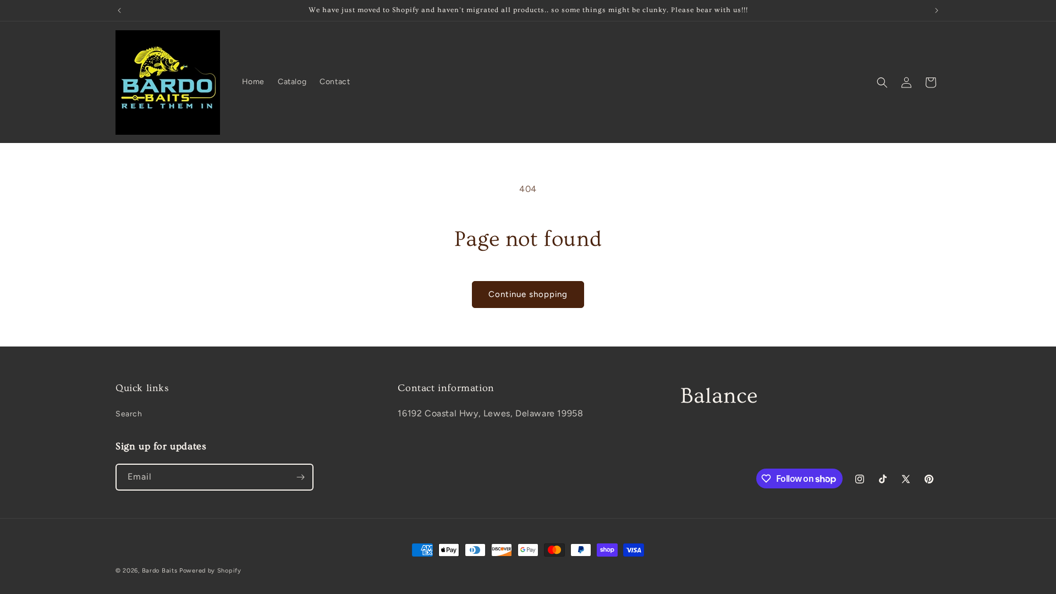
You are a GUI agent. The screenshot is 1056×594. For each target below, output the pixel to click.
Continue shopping (528, 294)
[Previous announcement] (119, 10)
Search (129, 414)
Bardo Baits (160, 570)
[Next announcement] (937, 10)
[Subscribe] (300, 477)
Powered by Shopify (210, 570)
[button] (882, 82)
